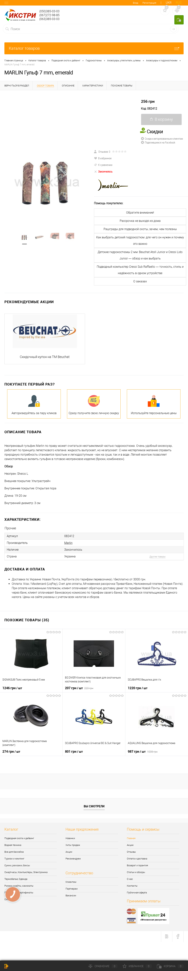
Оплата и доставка (137, 858)
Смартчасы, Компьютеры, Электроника (26, 872)
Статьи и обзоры (136, 872)
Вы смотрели (94, 806)
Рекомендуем (73, 858)
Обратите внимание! (140, 212)
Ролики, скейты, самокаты (18, 885)
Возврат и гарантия (137, 865)
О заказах (140, 281)
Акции (69, 851)
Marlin (68, 543)
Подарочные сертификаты (18, 892)
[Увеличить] (47, 181)
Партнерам (72, 888)
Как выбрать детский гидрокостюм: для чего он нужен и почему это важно (140, 241)
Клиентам (71, 882)
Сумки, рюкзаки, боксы (17, 865)
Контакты (132, 885)
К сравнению (105, 165)
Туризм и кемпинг (14, 858)
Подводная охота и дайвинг (19, 838)
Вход (135, 2)
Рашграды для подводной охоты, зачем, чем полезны (140, 229)
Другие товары (157, 556)
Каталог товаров (24, 48)
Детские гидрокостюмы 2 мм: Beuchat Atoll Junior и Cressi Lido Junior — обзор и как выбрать (140, 255)
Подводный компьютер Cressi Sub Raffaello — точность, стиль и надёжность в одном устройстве (140, 270)
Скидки (8, 899)
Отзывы (131, 851)
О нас (130, 879)
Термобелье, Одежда (15, 879)
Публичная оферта (137, 892)
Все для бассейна (14, 851)
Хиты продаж (73, 845)
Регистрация (149, 2)
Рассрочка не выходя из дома (140, 221)
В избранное (105, 158)
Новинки (70, 838)
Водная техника (12, 845)
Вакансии (71, 895)
